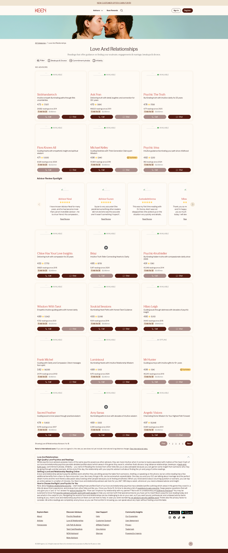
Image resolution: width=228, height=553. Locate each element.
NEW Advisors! (72, 533)
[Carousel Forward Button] (192, 204)
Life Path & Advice (73, 525)
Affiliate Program (102, 525)
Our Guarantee (131, 516)
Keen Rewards (112, 10)
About (39, 516)
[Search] (122, 10)
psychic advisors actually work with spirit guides (76, 493)
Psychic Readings (73, 516)
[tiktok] (179, 518)
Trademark (129, 529)
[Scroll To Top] (191, 544)
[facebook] (174, 518)
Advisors (96, 10)
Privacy (128, 525)
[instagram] (169, 518)
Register (187, 10)
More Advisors (72, 537)
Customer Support (103, 520)
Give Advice (101, 529)
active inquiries (76, 490)
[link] (106, 248)
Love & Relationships (74, 520)
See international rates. (139, 449)
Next (189, 443)
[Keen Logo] (40, 10)
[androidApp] (187, 513)
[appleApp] (174, 513)
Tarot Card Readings (74, 529)
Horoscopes (42, 525)
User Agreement (132, 520)
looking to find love (164, 490)
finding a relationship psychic (59, 486)
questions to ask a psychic (148, 488)
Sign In (176, 10)
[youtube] (183, 518)
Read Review (65, 219)
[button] (188, 457)
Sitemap (99, 533)
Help (98, 516)
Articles (40, 520)
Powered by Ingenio (133, 533)
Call (49, 117)
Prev (163, 443)
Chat (74, 117)
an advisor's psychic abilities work (145, 497)
